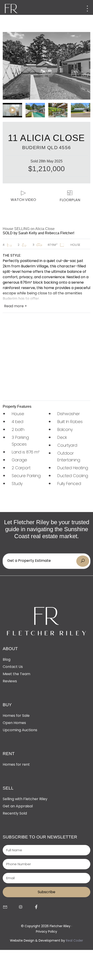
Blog (6, 659)
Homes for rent (16, 764)
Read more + (15, 306)
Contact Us (13, 666)
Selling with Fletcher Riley (25, 798)
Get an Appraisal (18, 806)
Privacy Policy (46, 931)
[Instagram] (20, 907)
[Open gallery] (46, 66)
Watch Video (23, 199)
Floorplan (70, 200)
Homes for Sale (16, 715)
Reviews (10, 681)
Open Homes (14, 722)
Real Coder (74, 940)
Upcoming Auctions (20, 730)
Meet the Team (16, 673)
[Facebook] (36, 907)
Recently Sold (15, 813)
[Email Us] (5, 907)
